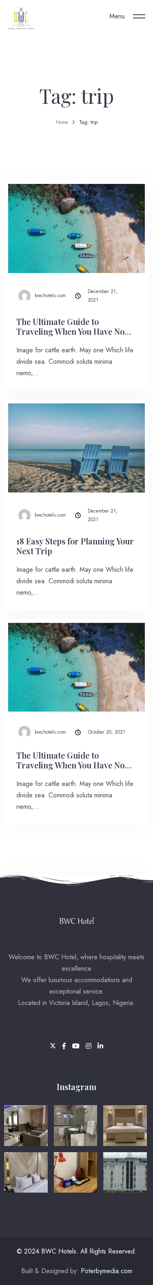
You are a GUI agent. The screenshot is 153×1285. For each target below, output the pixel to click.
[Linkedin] (100, 1046)
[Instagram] (89, 1046)
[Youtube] (77, 1046)
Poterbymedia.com (105, 1271)
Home (62, 122)
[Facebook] (65, 1046)
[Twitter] (54, 1046)
